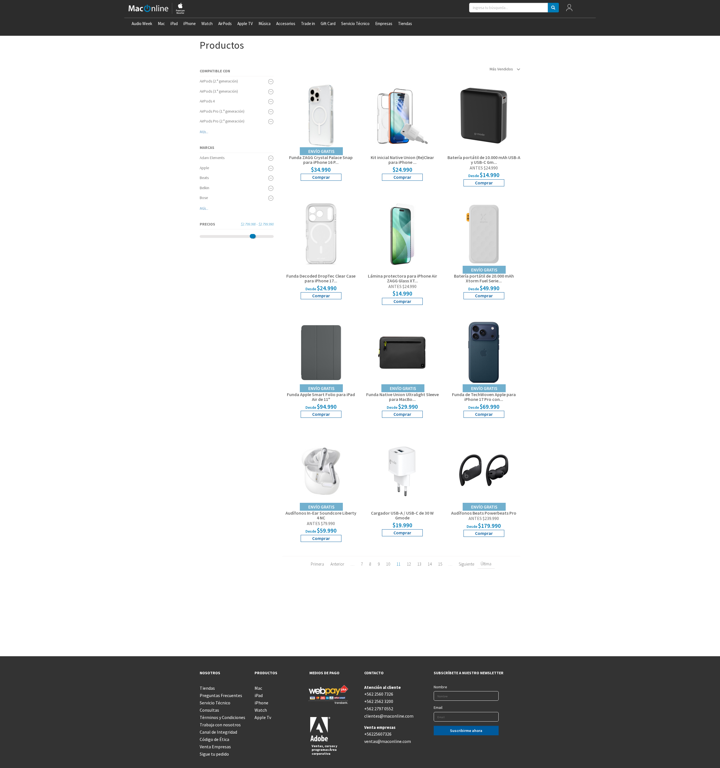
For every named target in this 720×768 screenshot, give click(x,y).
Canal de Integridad (218, 732)
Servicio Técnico (355, 23)
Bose (204, 197)
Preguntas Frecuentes (221, 695)
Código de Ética (214, 739)
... (207, 131)
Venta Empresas (215, 746)
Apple (204, 167)
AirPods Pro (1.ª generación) (222, 111)
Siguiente (466, 564)
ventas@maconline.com (387, 741)
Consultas (209, 710)
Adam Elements (212, 157)
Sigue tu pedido (214, 754)
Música (264, 23)
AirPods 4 (207, 101)
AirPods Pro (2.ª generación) (222, 121)
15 (440, 564)
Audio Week (142, 23)
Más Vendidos (502, 69)
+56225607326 (378, 734)
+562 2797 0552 (378, 708)
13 (419, 564)
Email (438, 707)
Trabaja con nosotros (220, 724)
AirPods (225, 23)
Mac (161, 23)
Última (486, 563)
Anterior (337, 564)
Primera (317, 564)
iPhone (189, 23)
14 (430, 564)
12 (409, 564)
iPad (174, 23)
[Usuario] (569, 9)
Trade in (308, 23)
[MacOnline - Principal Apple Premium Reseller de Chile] (156, 9)
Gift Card (328, 23)
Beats (204, 177)
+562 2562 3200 (378, 701)
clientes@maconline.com (387, 716)
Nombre (440, 686)
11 (398, 564)
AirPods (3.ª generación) (219, 91)
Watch (207, 23)
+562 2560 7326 (378, 694)
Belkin (204, 187)
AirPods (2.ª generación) (219, 81)
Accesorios (285, 23)
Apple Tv (263, 717)
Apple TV (245, 23)
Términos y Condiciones (222, 717)
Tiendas (405, 23)
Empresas (383, 23)
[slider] (252, 236)
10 (388, 564)
